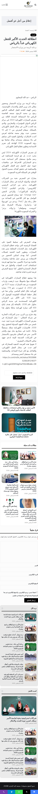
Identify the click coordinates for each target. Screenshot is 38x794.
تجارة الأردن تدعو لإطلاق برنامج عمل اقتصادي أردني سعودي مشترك (28, 464)
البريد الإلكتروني (33, 574)
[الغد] (28, 4)
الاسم (36, 565)
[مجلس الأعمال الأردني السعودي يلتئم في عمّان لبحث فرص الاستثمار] (10, 503)
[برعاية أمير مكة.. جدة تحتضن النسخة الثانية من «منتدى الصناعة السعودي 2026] (10, 455)
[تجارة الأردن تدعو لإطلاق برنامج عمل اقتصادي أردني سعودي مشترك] (28, 455)
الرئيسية (32, 30)
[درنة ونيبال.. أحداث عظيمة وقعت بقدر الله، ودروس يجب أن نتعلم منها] (30, 638)
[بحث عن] (35, 5)
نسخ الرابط (19, 377)
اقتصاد (27, 30)
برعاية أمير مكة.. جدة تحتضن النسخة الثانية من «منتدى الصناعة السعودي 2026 (13, 646)
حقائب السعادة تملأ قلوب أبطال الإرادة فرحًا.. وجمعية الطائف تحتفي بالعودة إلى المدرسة (12, 666)
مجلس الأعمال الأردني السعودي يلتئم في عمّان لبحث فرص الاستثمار (11, 512)
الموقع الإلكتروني (33, 583)
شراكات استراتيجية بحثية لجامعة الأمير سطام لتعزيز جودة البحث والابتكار (13, 617)
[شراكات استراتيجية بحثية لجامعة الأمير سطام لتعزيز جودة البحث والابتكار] (30, 617)
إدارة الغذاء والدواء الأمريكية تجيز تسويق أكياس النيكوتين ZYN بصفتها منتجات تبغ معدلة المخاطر (11, 489)
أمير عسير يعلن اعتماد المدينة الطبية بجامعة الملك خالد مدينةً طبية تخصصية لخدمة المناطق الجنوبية (12, 656)
